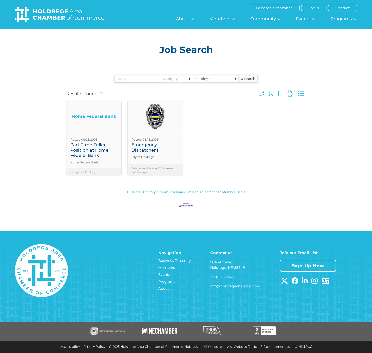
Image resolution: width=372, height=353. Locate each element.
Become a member (274, 8)
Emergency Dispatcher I (145, 147)
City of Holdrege (143, 157)
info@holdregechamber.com (235, 286)
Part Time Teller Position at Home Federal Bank (89, 150)
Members (219, 18)
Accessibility (70, 347)
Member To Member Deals (224, 192)
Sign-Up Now (308, 265)
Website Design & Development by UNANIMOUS (273, 347)
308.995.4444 (221, 277)
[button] (261, 93)
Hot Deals (193, 192)
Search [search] (249, 79)
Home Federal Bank (84, 162)
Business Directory (141, 192)
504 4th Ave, (221, 262)
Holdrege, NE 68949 (227, 268)
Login (313, 8)
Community (263, 18)
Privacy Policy (94, 347)
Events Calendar (170, 192)
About (182, 18)
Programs (341, 18)
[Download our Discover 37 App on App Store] (325, 282)
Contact (342, 8)
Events (303, 18)
